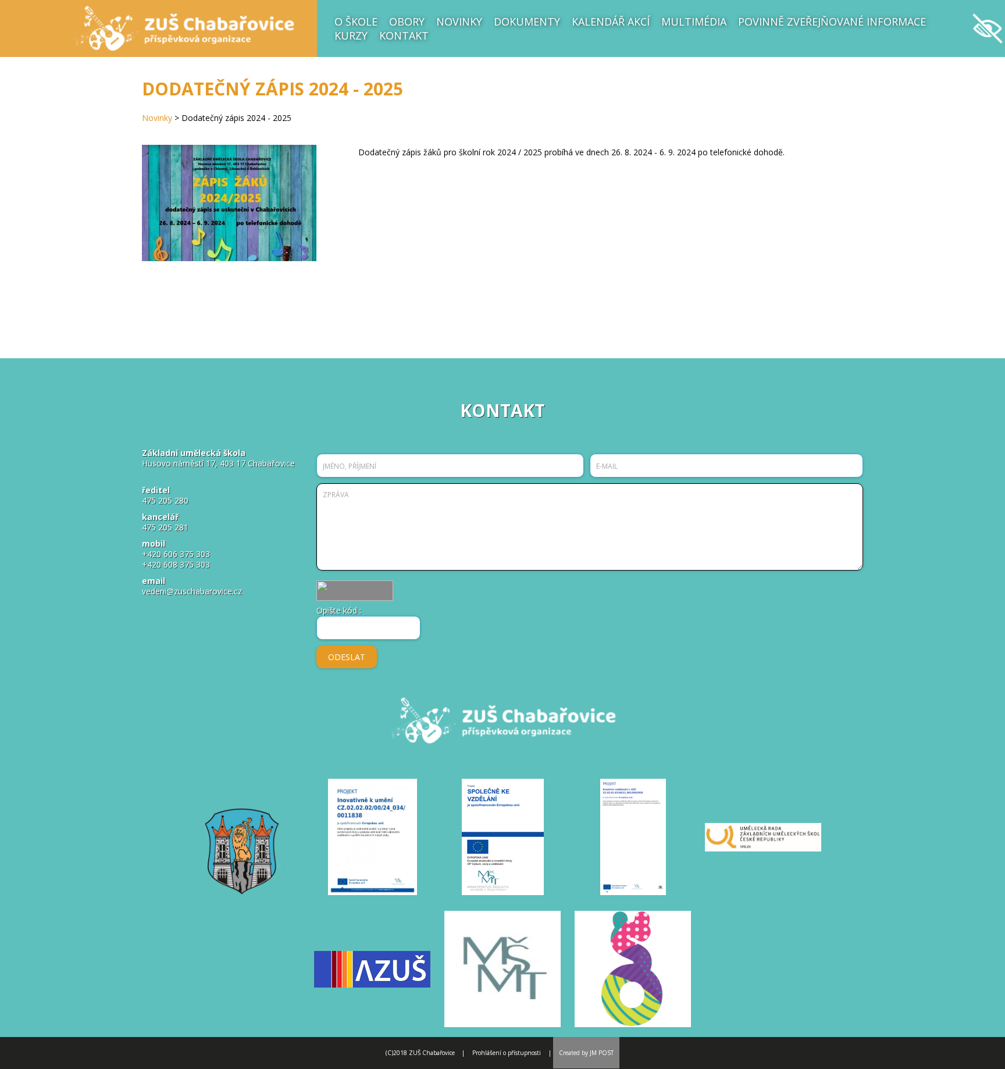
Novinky (157, 117)
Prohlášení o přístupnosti (506, 1053)
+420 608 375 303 (176, 564)
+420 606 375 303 (176, 554)
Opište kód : (338, 610)
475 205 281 (165, 527)
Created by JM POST (586, 1053)
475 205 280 (165, 500)
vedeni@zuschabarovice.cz (192, 591)
